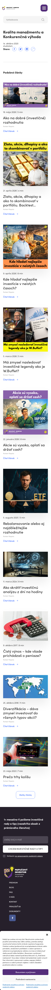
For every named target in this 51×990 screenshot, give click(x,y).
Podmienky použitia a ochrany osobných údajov (13, 985)
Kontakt (13, 901)
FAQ (11, 892)
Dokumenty (14, 911)
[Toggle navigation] (44, 8)
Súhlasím (25, 856)
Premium (13, 882)
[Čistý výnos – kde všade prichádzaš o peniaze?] (25, 625)
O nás (12, 897)
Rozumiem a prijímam (25, 972)
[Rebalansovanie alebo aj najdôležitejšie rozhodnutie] (25, 490)
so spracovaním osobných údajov (29, 856)
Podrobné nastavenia (25, 979)
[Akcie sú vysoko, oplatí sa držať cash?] (25, 412)
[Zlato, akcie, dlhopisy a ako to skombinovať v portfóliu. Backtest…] (25, 163)
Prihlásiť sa (15, 906)
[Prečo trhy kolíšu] (25, 751)
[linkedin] (26, 49)
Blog (11, 887)
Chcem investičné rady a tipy (25, 849)
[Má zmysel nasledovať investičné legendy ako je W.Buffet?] (25, 329)
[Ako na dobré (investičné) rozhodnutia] (25, 94)
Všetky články (25, 794)
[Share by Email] (32, 49)
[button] (47, 934)
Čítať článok (9, 131)
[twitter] (19, 49)
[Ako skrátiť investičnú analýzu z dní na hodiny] (25, 564)
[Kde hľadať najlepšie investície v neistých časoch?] (25, 246)
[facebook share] (13, 49)
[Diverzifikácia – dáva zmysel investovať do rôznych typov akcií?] (25, 686)
